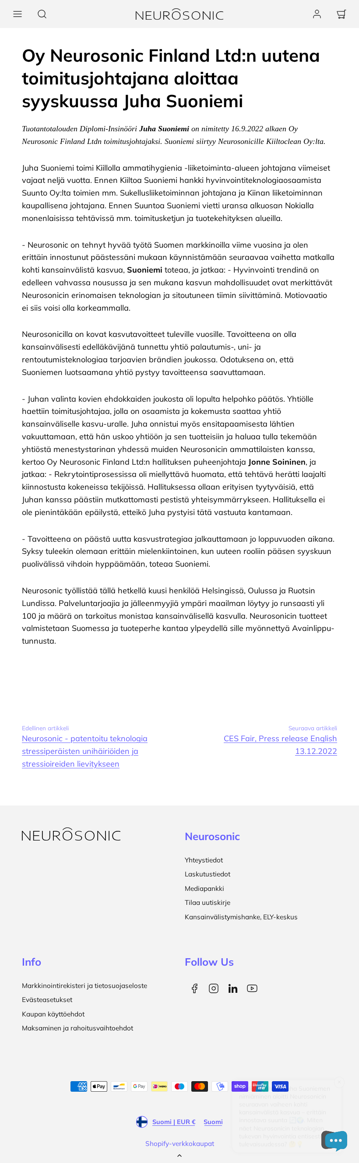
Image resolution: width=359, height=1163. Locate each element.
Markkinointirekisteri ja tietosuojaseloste (84, 985)
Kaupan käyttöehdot (53, 1014)
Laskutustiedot (207, 874)
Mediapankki (204, 888)
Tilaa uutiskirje (207, 902)
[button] (17, 14)
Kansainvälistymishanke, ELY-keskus (241, 917)
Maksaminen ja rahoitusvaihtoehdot (77, 1028)
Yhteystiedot (204, 860)
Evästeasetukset (47, 999)
